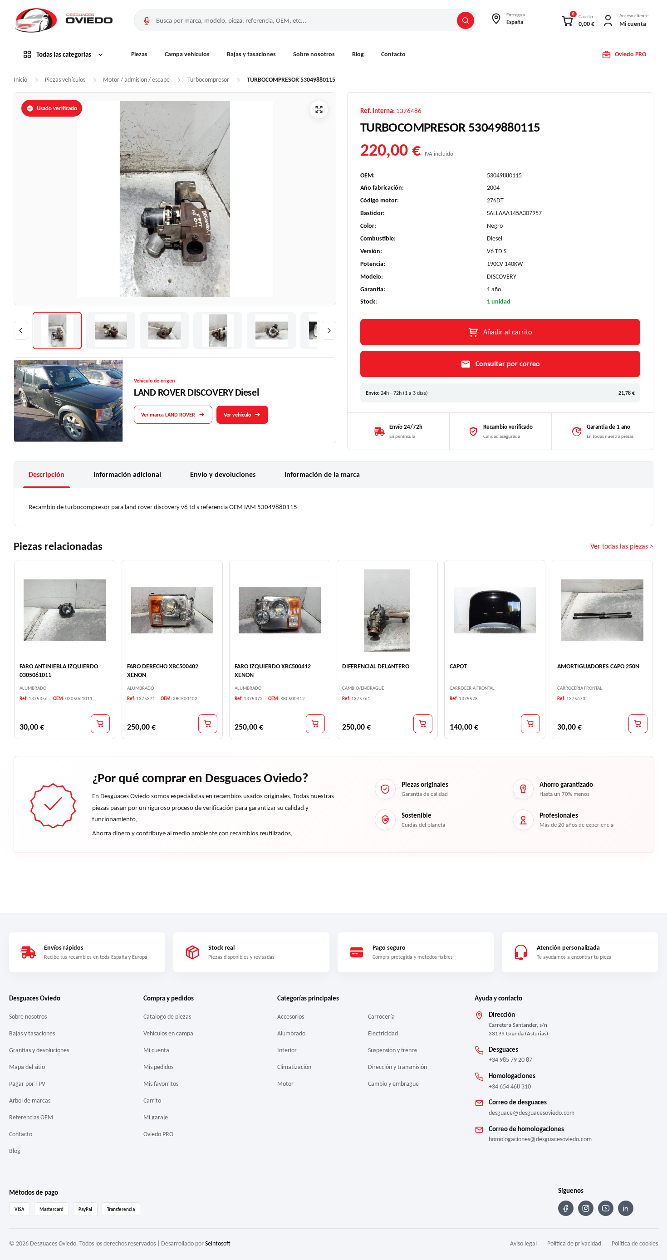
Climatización (294, 1067)
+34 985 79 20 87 (510, 1060)
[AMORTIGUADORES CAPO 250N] (602, 610)
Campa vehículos (187, 54)
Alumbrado (291, 1033)
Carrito (152, 1100)
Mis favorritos (160, 1084)
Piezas (139, 54)
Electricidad (383, 1033)
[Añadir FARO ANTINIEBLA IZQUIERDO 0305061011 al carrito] (100, 723)
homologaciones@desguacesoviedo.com (540, 1139)
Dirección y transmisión (397, 1067)
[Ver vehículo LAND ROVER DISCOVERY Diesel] (68, 401)
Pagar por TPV (27, 1084)
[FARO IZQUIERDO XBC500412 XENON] (279, 610)
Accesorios (290, 1016)
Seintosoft (218, 1243)
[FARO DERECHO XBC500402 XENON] (172, 610)
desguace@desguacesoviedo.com (531, 1113)
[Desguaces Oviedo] (65, 20)
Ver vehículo (237, 415)
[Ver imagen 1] (57, 330)
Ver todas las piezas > (621, 546)
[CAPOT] (494, 610)
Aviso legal (523, 1243)
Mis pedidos (158, 1067)
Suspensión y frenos (392, 1050)
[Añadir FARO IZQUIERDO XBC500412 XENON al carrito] (315, 723)
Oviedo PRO (158, 1134)
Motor (285, 1084)
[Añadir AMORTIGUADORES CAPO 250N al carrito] (637, 723)
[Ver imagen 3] (164, 330)
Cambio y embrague (393, 1084)
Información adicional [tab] (127, 474)
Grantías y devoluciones (39, 1050)
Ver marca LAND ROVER (168, 415)
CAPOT (458, 666)
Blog (358, 54)
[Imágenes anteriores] (21, 330)
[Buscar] (465, 20)
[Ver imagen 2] (110, 330)
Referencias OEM (31, 1117)
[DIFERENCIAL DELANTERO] (387, 610)
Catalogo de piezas (167, 1016)
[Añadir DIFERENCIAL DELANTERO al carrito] (422, 723)
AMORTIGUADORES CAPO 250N (598, 666)
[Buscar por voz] (147, 20)
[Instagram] (585, 1208)
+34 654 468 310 (510, 1086)
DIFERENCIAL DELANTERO (375, 666)
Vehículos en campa (168, 1033)
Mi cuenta (156, 1050)
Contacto (393, 54)
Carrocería (381, 1016)
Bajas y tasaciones (251, 54)
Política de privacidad (574, 1243)
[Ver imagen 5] (271, 330)
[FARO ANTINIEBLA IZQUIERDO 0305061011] (64, 610)
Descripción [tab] (46, 474)
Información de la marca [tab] (322, 474)
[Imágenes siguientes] (329, 330)
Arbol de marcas (29, 1100)
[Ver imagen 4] (217, 330)
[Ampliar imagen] (319, 109)
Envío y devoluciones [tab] (222, 474)
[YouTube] (605, 1208)
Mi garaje (155, 1117)
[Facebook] (566, 1208)
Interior (287, 1050)
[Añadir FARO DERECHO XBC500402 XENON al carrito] (207, 723)
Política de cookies (635, 1243)
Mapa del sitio (27, 1067)
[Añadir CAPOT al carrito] (530, 723)
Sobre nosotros (314, 54)
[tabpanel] (333, 507)
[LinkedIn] (625, 1208)
